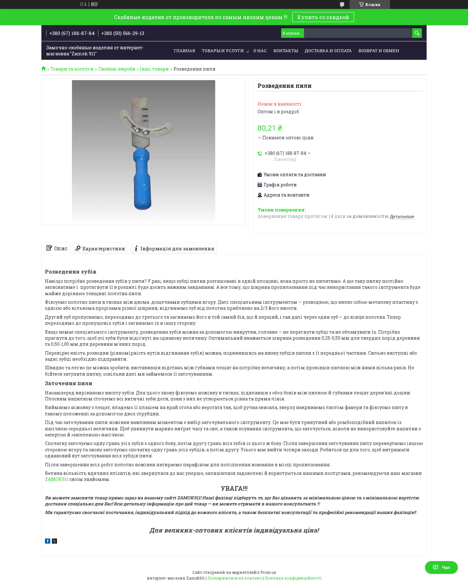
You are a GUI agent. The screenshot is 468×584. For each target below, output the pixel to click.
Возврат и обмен (378, 50)
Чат (446, 567)
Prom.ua (268, 572)
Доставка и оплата (328, 50)
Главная (184, 50)
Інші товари (154, 69)
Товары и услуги (223, 50)
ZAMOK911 (56, 479)
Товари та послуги (72, 69)
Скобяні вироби (116, 69)
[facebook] (47, 542)
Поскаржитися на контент (235, 578)
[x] (54, 542)
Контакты (285, 50)
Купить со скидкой (323, 17)
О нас (260, 50)
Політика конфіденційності (293, 578)
